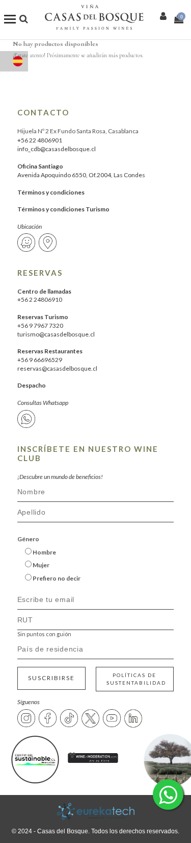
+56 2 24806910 (39, 299)
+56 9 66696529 (39, 360)
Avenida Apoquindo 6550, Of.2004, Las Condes (81, 175)
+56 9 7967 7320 (40, 325)
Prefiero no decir (56, 578)
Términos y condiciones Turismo (63, 209)
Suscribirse (51, 678)
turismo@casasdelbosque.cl (56, 334)
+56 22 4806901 (39, 140)
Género (28, 539)
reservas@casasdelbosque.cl (57, 368)
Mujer (40, 565)
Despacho (31, 385)
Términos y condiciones (51, 192)
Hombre (44, 552)
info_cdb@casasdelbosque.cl (56, 149)
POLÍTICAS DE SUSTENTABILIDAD (136, 679)
